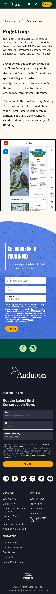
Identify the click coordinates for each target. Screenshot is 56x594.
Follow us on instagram (33, 348)
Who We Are (9, 499)
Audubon (16, 4)
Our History (9, 503)
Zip (8, 287)
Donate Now (9, 552)
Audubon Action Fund (14, 529)
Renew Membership (13, 562)
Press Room (36, 508)
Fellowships (36, 503)
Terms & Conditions (20, 322)
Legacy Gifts (9, 557)
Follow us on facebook (23, 348)
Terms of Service (26, 307)
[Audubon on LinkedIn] (32, 479)
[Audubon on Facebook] (15, 479)
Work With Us (37, 499)
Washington (14, 21)
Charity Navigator (28, 575)
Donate (47, 4)
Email (9, 278)
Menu (5, 4)
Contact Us (35, 513)
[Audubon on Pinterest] (50, 479)
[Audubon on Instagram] (6, 479)
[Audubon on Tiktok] (41, 479)
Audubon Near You (12, 542)
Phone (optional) (13, 296)
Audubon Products (12, 547)
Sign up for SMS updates (38, 520)
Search (36, 4)
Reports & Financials (13, 524)
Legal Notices (14, 590)
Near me (29, 4)
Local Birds (38, 21)
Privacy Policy (10, 307)
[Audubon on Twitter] (24, 479)
